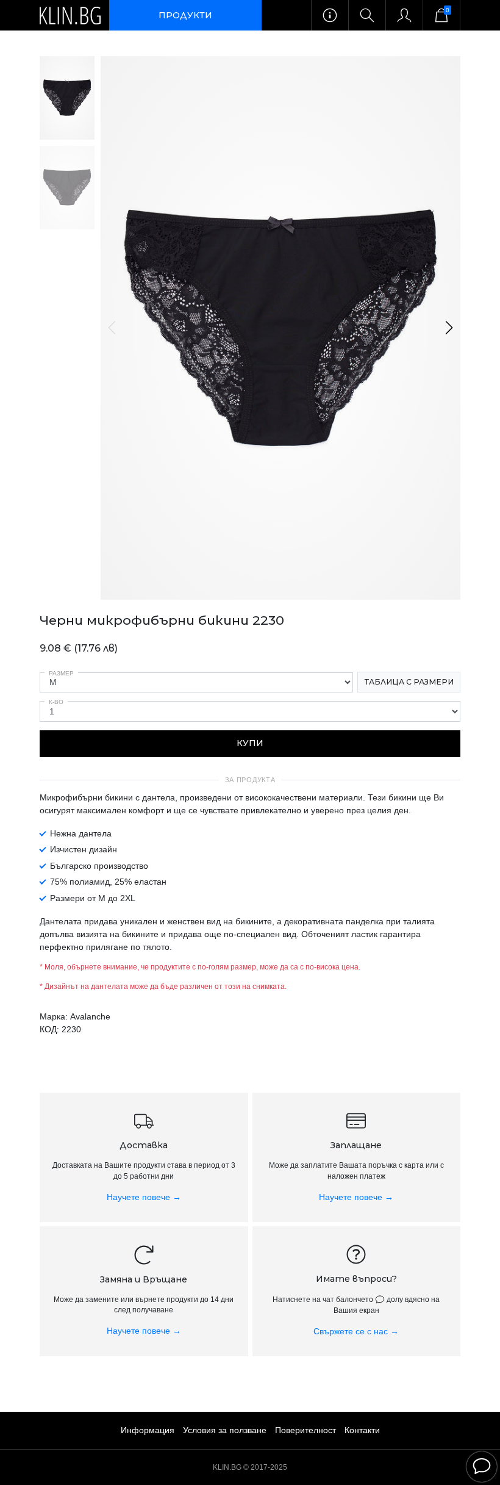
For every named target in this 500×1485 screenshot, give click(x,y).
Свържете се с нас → (356, 1331)
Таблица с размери (409, 681)
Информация (147, 1430)
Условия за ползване (224, 1430)
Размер (61, 673)
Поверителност (305, 1430)
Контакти (362, 1430)
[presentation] (113, 327)
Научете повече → (144, 1197)
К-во (56, 702)
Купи (250, 743)
